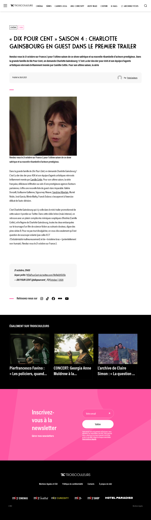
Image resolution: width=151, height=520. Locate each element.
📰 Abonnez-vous (129, 6)
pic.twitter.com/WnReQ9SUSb (52, 275)
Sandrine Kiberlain (60, 192)
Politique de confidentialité (72, 484)
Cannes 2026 (61, 6)
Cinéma (39, 6)
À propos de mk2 (105, 484)
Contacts (91, 484)
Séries (48, 6)
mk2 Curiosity (77, 6)
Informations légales (89, 439)
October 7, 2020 (56, 279)
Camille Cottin (36, 179)
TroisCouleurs (132, 78)
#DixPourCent (33, 275)
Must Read (92, 6)
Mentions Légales (138, 506)
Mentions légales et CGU (48, 484)
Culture (104, 6)
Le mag (114, 6)
